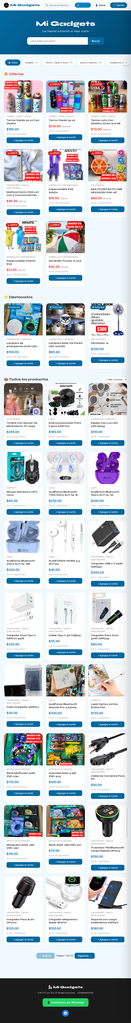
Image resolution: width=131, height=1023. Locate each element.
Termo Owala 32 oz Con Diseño (23, 122)
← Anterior (46, 955)
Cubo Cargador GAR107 (23, 707)
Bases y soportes (91, 62)
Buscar (96, 40)
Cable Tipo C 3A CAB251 (65, 635)
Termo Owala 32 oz (62, 120)
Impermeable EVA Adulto (61, 191)
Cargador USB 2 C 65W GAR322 (107, 565)
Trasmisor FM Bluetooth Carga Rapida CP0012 (107, 849)
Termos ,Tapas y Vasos (59, 62)
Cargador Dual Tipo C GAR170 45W (21, 637)
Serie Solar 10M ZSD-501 (65, 844)
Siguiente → (85, 955)
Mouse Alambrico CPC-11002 (22, 493)
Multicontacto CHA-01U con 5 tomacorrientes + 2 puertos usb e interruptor (23, 194)
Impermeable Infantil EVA (21, 262)
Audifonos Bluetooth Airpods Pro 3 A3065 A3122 (63, 706)
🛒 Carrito (118, 5)
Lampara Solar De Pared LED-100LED (65, 345)
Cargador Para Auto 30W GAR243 (105, 637)
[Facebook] (65, 1013)
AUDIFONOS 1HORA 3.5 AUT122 (64, 562)
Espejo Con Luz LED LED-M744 (104, 424)
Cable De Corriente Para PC (107, 778)
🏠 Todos (12, 62)
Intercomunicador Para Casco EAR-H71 (65, 424)
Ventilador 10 (99, 343)
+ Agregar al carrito (23, 140)
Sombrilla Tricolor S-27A (65, 260)
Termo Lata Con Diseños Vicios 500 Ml (105, 122)
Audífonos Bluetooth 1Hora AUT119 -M (105, 493)
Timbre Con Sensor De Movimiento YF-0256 (22, 424)
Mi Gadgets (25, 5)
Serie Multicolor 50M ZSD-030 (21, 775)
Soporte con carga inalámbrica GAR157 (104, 921)
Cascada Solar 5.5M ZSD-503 (62, 775)
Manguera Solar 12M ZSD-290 (20, 846)
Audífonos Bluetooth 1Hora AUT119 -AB (21, 562)
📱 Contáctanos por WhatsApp (65, 1002)
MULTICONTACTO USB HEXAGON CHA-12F (106, 191)
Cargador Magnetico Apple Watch (63, 921)
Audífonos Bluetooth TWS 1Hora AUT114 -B (63, 493)
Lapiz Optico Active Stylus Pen (104, 706)
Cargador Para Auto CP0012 (20, 921)
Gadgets (31, 62)
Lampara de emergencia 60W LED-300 (22, 345)
